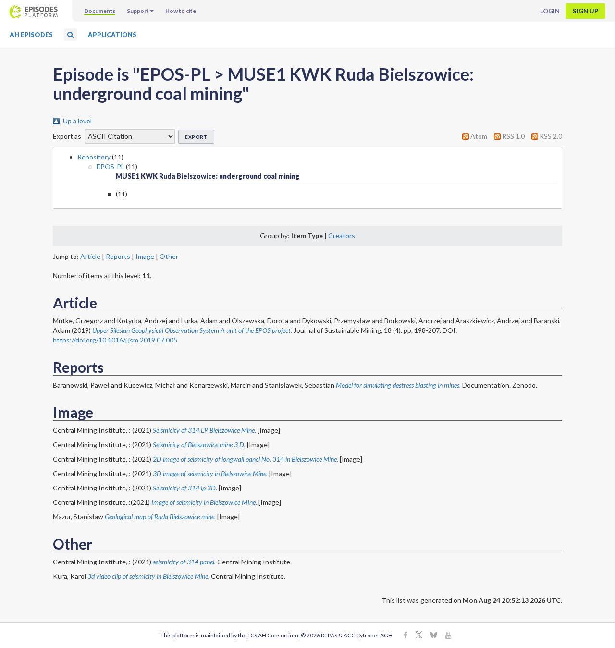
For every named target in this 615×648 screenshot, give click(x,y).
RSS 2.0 (551, 136)
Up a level (77, 121)
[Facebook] (405, 635)
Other (169, 256)
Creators (341, 236)
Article (90, 256)
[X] (418, 635)
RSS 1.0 (513, 136)
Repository (94, 157)
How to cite (180, 10)
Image (144, 256)
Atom (478, 136)
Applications (112, 34)
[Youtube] (448, 635)
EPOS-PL (110, 166)
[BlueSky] (433, 635)
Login (550, 11)
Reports (118, 256)
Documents (99, 10)
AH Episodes (31, 34)
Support (138, 10)
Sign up (585, 11)
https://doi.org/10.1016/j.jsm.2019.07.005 (115, 340)
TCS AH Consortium (272, 635)
